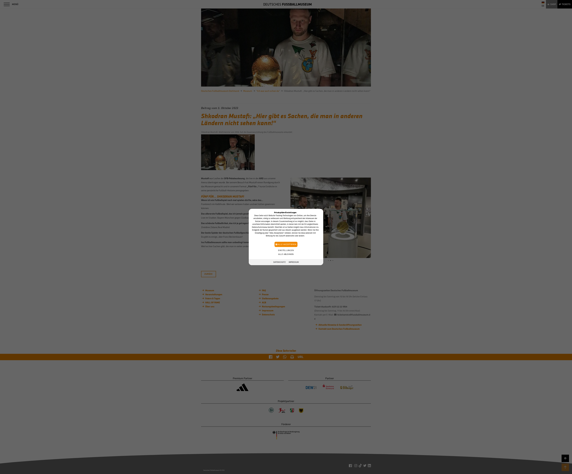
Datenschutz (279, 262)
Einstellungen (286, 250)
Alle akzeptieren (286, 244)
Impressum (294, 262)
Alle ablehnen (286, 254)
